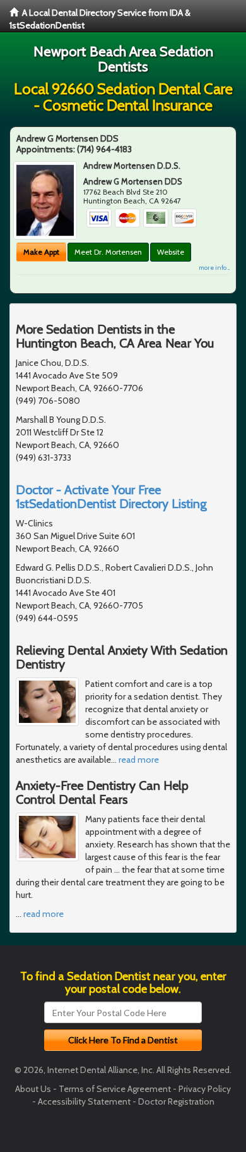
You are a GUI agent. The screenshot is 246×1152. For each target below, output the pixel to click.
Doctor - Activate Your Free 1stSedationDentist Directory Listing (111, 496)
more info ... (214, 268)
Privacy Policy (205, 1088)
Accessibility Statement (84, 1101)
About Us (33, 1088)
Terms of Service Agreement (115, 1088)
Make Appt (41, 252)
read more (139, 759)
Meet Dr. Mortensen (108, 252)
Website (170, 252)
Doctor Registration (176, 1101)
